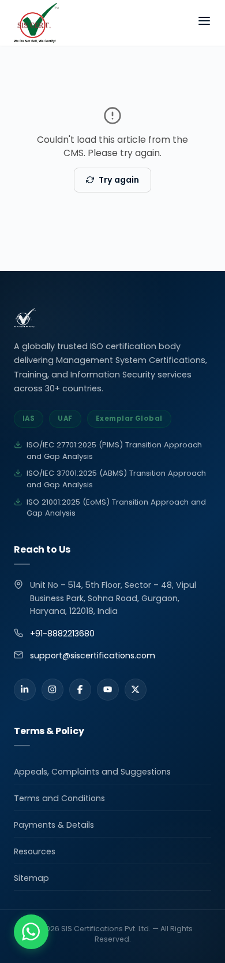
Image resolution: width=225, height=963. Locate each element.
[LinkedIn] (25, 690)
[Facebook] (80, 690)
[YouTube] (108, 690)
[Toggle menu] (204, 23)
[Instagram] (52, 690)
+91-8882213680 (62, 633)
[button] (31, 931)
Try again (119, 180)
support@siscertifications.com (92, 655)
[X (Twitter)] (136, 690)
